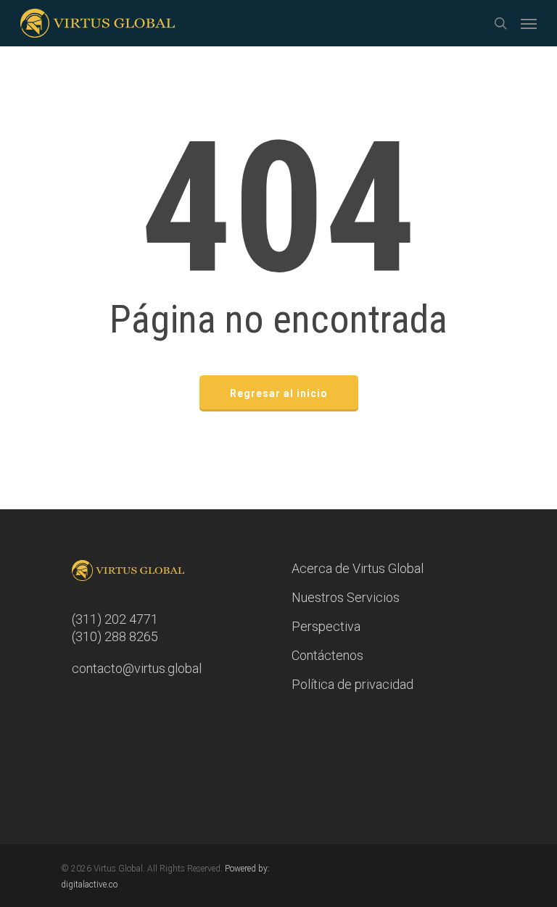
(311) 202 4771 (115, 619)
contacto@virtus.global (137, 668)
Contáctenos (327, 655)
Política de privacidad (352, 684)
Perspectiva (326, 626)
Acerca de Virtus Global (358, 568)
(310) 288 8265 (115, 636)
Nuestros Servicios (346, 597)
